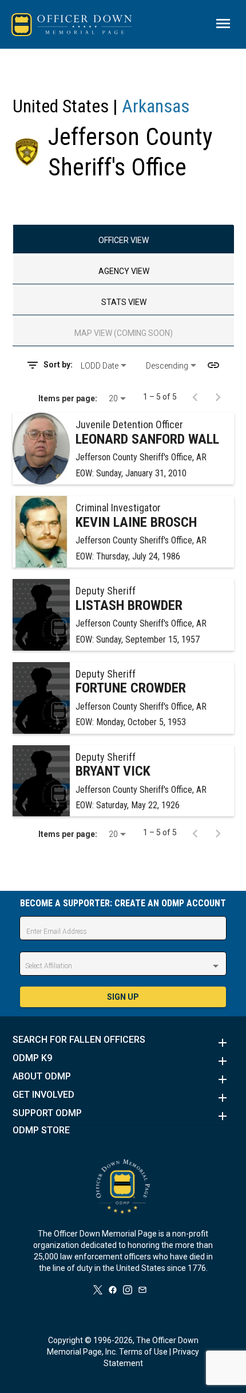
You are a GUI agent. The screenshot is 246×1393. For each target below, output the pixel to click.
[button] (123, 1043)
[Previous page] (195, 396)
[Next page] (218, 396)
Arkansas (155, 106)
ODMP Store (41, 1130)
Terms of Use (143, 1351)
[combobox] (109, 366)
